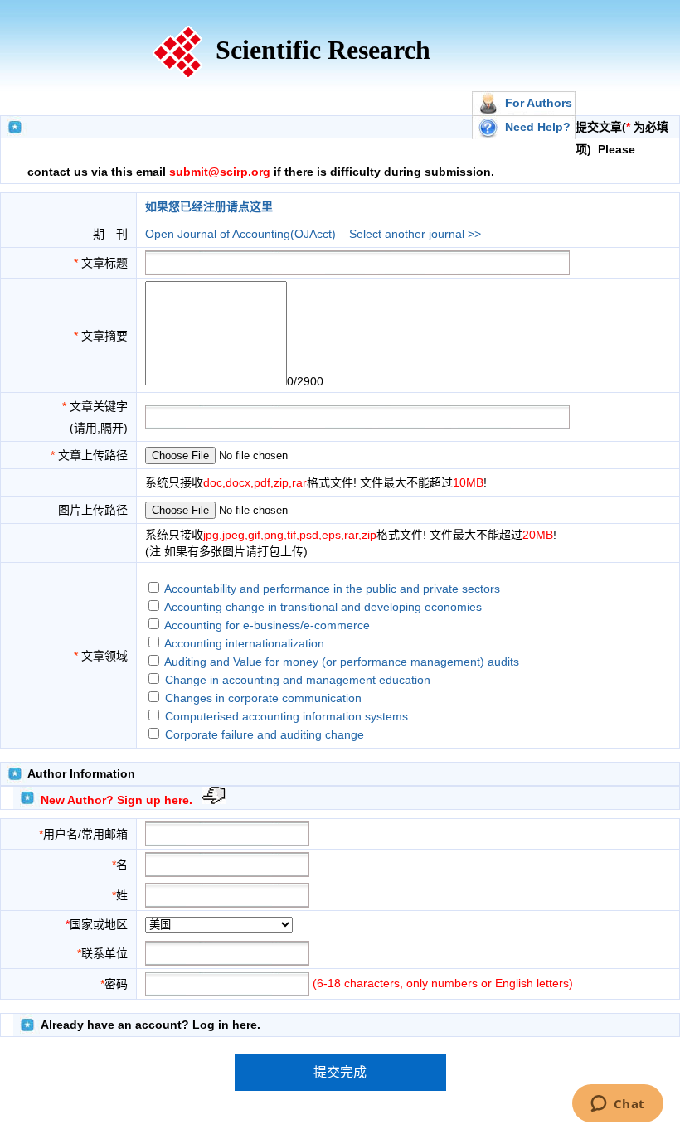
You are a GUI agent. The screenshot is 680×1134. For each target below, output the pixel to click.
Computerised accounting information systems (286, 716)
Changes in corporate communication (263, 698)
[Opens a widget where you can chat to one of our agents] (617, 1105)
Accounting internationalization (244, 643)
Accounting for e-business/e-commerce (267, 625)
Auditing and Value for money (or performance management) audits (341, 661)
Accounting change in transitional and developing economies (323, 606)
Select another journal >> (415, 233)
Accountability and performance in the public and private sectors (332, 588)
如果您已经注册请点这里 (209, 206)
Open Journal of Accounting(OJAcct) (240, 233)
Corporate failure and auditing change (264, 734)
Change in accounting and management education (297, 679)
